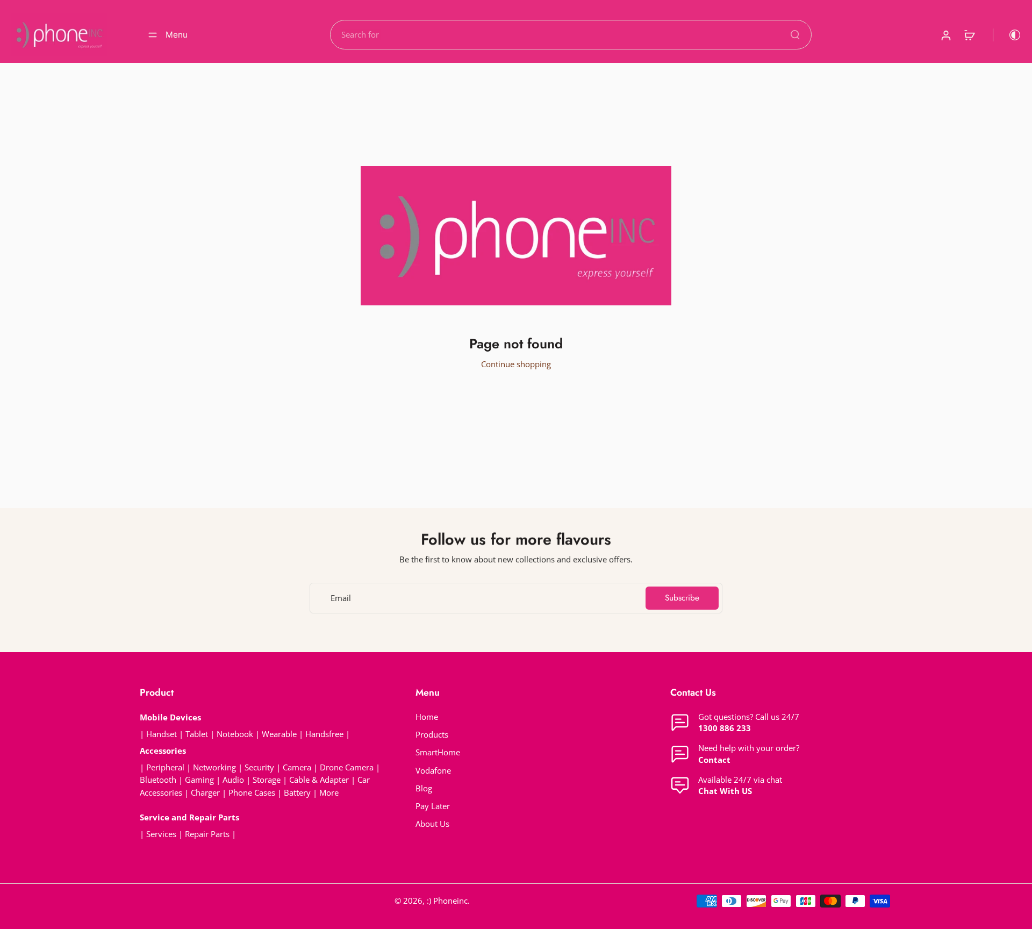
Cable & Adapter (320, 779)
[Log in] (945, 34)
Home (426, 717)
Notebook (235, 734)
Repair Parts (207, 834)
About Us (432, 824)
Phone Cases (251, 792)
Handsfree (324, 734)
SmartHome (437, 752)
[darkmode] (1007, 34)
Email (341, 598)
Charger (205, 792)
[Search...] (794, 34)
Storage (267, 779)
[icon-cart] (969, 35)
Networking (214, 767)
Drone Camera (347, 767)
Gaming (199, 779)
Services (161, 834)
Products (431, 734)
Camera (297, 767)
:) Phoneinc (447, 900)
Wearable (279, 734)
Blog (423, 788)
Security (259, 767)
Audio (233, 779)
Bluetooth (158, 779)
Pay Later (432, 806)
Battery (297, 792)
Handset (161, 734)
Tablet (196, 734)
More (329, 792)
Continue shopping (516, 364)
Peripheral (165, 767)
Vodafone (433, 770)
